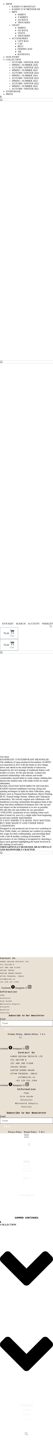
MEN (14, 12)
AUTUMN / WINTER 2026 (25, 62)
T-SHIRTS (23, 17)
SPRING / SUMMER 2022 (25, 86)
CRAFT (16, 25)
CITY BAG (23, 41)
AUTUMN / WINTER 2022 (25, 83)
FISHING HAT (25, 49)
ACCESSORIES (20, 38)
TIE (19, 51)
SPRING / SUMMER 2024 (25, 75)
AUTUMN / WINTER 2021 (25, 89)
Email (2, 1019)
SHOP (9, 4)
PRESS (9, 94)
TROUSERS (24, 22)
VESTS (21, 33)
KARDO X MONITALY (24, 6)
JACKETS (23, 20)
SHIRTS (22, 14)
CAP (20, 43)
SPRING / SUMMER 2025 (25, 70)
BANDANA (24, 54)
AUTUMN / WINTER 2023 (25, 78)
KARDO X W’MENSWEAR (26, 9)
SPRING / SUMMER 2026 (25, 65)
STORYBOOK (13, 91)
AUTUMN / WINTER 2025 (25, 67)
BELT (21, 46)
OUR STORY (12, 57)
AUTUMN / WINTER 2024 (25, 73)
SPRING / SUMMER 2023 (25, 81)
